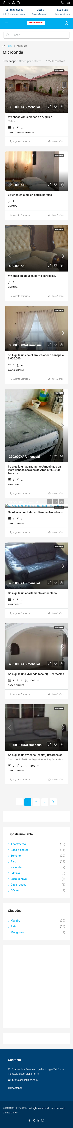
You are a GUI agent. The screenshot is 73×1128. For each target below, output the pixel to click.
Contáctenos (15, 1088)
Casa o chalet (19, 850)
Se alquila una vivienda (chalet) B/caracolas (36, 674)
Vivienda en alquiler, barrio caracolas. (32, 275)
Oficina (15, 890)
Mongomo (17, 932)
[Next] (53, 801)
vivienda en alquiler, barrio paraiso (30, 195)
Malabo (15, 920)
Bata (13, 926)
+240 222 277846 (14, 10)
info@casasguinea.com (14, 14)
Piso (13, 861)
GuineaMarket (10, 1112)
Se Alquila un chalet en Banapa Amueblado (35, 512)
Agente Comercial (21, 141)
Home (9, 46)
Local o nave (19, 879)
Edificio (15, 873)
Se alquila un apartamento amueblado (32, 593)
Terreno (16, 855)
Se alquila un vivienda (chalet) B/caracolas (35, 755)
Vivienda (16, 867)
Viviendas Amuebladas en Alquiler (30, 117)
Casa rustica (18, 884)
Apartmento (18, 844)
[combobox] (33, 61)
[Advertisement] (36, 986)
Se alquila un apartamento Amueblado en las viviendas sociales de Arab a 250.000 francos (34, 470)
